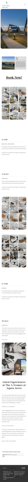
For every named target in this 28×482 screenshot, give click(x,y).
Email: (4, 476)
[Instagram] (24, 468)
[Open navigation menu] (25, 4)
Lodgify (17, 476)
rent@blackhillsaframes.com (8, 478)
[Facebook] (22, 468)
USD (4, 468)
